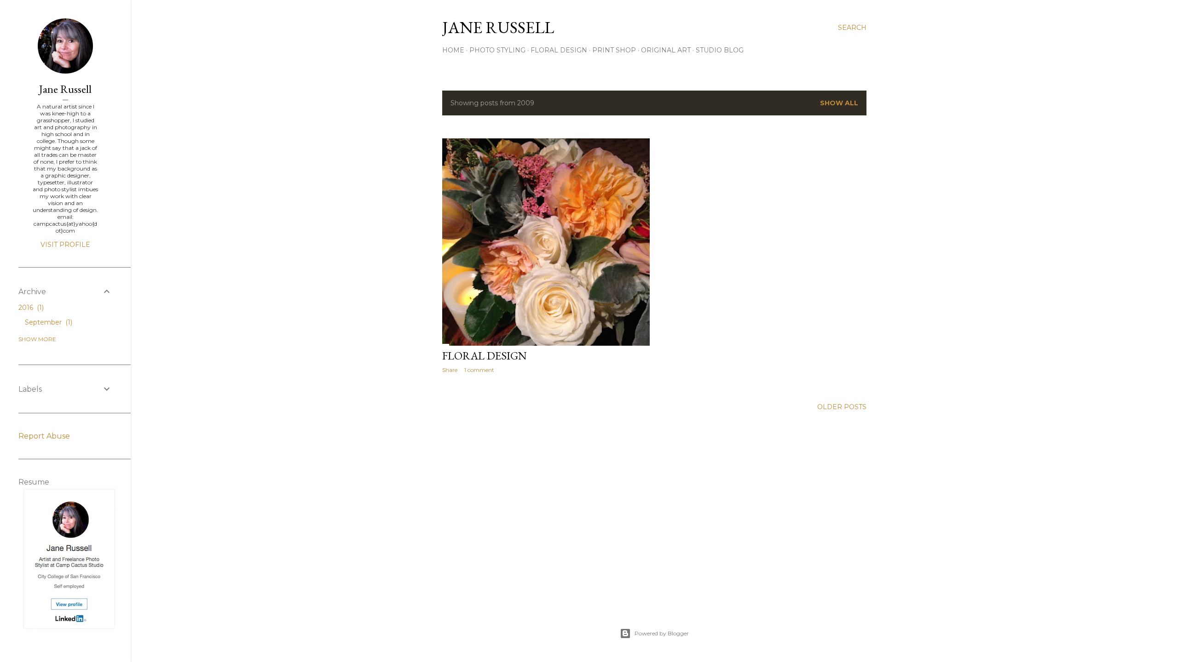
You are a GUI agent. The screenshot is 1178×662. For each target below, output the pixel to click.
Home (453, 50)
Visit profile (65, 244)
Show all (839, 103)
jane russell (498, 27)
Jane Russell (65, 89)
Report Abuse (44, 436)
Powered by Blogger (662, 633)
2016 (30, 307)
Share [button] (449, 369)
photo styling (497, 50)
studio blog (720, 50)
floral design (559, 50)
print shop (614, 50)
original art (666, 50)
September (47, 322)
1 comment (479, 369)
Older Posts (841, 407)
